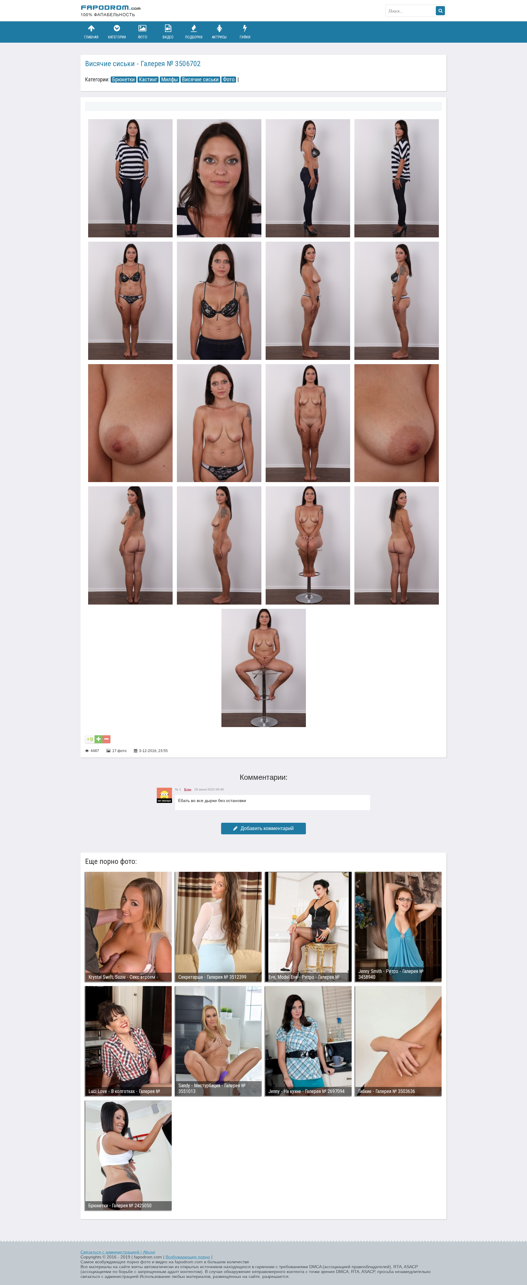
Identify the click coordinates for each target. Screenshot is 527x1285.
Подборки (194, 37)
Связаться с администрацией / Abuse (118, 1252)
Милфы (169, 79)
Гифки (245, 37)
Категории (117, 37)
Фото (142, 37)
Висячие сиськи (200, 79)
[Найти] (440, 10)
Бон (187, 790)
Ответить (186, 815)
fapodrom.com (111, 10)
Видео (168, 37)
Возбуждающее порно (188, 1257)
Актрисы (219, 37)
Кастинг (148, 79)
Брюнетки (123, 79)
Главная (91, 37)
